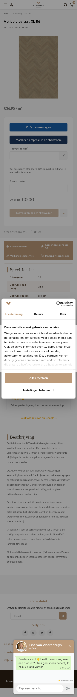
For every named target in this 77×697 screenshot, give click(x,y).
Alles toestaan (38, 378)
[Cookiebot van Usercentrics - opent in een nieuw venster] (56, 303)
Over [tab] (63, 314)
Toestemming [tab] (14, 314)
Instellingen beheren (36, 390)
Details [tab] (38, 314)
